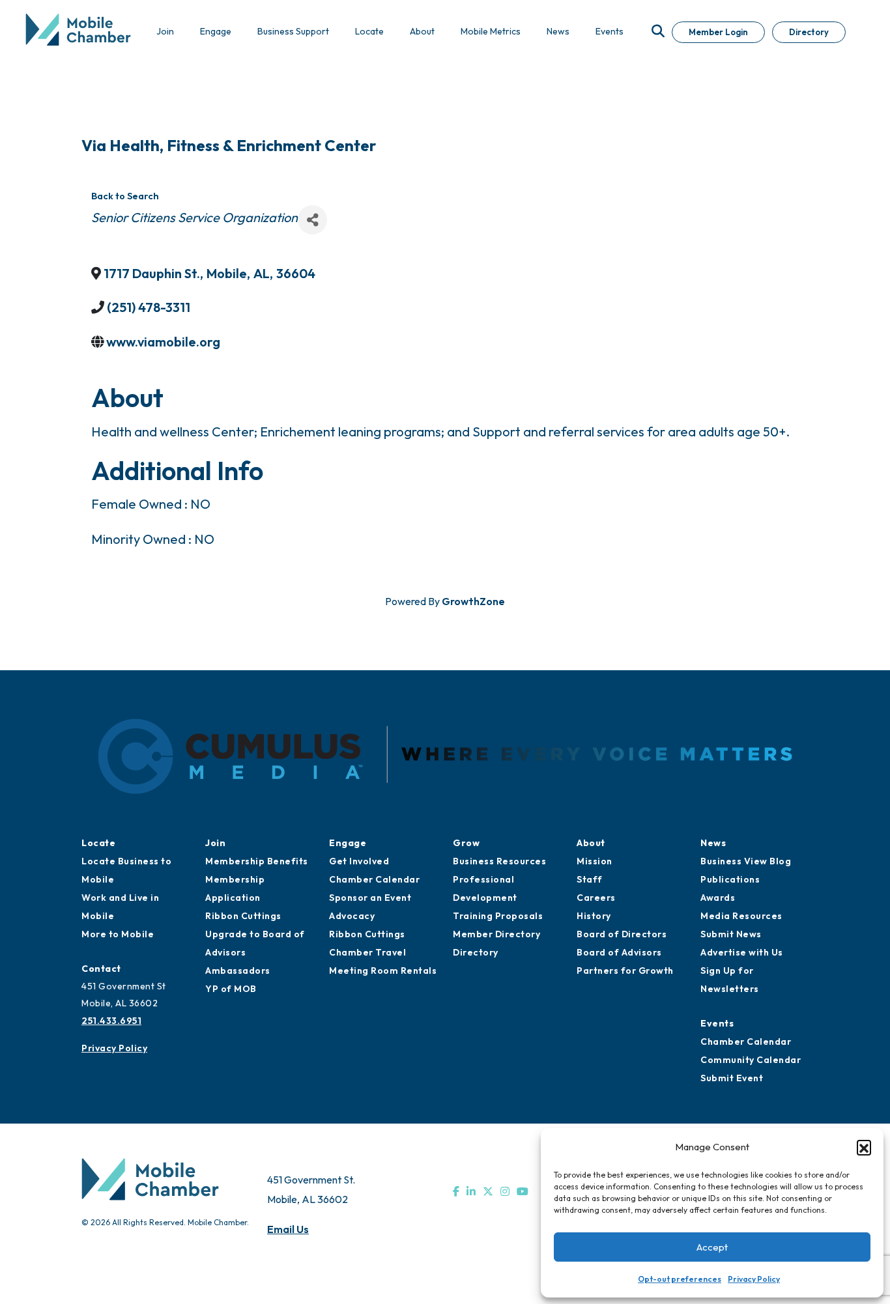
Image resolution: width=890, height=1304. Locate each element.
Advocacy (352, 916)
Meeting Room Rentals (383, 970)
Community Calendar (750, 1060)
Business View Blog (745, 861)
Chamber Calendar (374, 879)
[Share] (312, 219)
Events (717, 1023)
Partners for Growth (625, 970)
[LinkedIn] (471, 1191)
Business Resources (499, 861)
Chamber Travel (367, 952)
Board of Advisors (619, 952)
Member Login (718, 32)
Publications (730, 879)
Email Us (288, 1229)
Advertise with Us (741, 952)
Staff (590, 879)
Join (215, 843)
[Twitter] (488, 1191)
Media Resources (741, 916)
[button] (863, 1147)
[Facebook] (456, 1191)
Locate (98, 843)
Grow (466, 843)
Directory (809, 32)
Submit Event (731, 1078)
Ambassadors (237, 970)
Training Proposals (498, 916)
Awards (717, 897)
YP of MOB (231, 989)
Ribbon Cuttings (243, 916)
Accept (712, 1247)
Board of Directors (622, 934)
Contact (101, 968)
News (713, 843)
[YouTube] (522, 1191)
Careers (596, 897)
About (591, 843)
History (594, 916)
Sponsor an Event (370, 897)
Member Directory (496, 934)
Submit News (731, 934)
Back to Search (125, 196)
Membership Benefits (256, 861)
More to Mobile (117, 934)
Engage (347, 843)
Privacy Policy (754, 1279)
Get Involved (359, 861)
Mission (594, 861)
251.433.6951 (111, 1021)
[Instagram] (505, 1191)
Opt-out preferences (679, 1279)
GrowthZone (473, 601)
